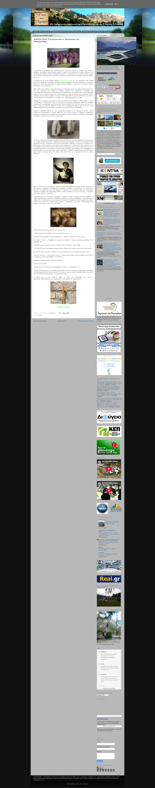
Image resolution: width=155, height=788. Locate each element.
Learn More (109, 4)
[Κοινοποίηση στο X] (65, 313)
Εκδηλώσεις (109, 32)
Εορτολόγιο (109, 298)
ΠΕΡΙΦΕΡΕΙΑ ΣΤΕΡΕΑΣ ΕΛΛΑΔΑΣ (61, 32)
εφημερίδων (114, 203)
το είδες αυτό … (103, 519)
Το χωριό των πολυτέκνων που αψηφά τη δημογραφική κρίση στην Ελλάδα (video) (112, 522)
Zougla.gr (101, 552)
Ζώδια (104, 688)
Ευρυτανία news (45, 32)
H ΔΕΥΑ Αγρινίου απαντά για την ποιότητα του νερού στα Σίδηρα (109, 543)
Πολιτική (101, 32)
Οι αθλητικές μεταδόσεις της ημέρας (107, 548)
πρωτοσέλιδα (107, 203)
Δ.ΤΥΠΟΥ (85, 32)
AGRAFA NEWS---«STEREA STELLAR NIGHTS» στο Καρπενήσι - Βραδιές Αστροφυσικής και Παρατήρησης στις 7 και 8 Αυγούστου (111, 263)
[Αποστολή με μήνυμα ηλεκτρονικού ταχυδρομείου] (62, 313)
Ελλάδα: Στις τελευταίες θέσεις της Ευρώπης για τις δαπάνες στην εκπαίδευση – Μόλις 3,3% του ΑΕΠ (109, 400)
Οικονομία (117, 32)
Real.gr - (101, 547)
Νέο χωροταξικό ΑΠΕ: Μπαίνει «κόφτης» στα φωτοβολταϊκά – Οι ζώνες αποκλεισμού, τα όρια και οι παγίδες (109, 383)
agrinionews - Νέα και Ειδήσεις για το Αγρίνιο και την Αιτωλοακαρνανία (109, 540)
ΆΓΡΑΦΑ (36, 32)
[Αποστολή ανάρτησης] (59, 313)
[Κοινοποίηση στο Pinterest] (68, 313)
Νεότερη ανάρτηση (40, 321)
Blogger (86, 784)
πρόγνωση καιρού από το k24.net (109, 105)
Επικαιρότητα (76, 32)
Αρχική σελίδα (62, 321)
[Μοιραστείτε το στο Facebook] (67, 313)
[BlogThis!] (64, 313)
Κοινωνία (93, 32)
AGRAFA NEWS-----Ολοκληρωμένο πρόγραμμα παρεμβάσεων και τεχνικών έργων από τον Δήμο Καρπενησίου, (109, 234)
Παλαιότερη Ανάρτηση (85, 321)
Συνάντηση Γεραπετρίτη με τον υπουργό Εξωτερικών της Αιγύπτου (108, 554)
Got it (116, 4)
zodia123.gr (112, 688)
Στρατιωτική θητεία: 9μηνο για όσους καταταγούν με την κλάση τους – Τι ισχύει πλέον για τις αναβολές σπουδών (109, 394)
